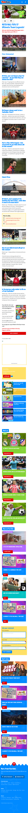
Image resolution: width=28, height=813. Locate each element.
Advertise (9, 797)
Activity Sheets (4, 784)
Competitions (18, 783)
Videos (12, 783)
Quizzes (10, 784)
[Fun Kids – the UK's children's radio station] (7, 2)
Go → (5, 575)
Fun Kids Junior (4, 792)
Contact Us (3, 797)
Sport (5, 783)
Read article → (8, 453)
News (2, 783)
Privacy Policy (18, 797)
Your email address (6, 645)
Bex (20, 790)
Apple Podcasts (8, 777)
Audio (8, 783)
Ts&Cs (13, 797)
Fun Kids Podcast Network (7, 799)
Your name (4, 640)
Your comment (5, 630)
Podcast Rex (16, 799)
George (14, 790)
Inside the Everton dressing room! (13, 218)
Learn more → (8, 551)
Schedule (3, 790)
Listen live (6, 376)
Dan (18, 790)
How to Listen (9, 790)
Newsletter (20, 777)
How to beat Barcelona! (11, 224)
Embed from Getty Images (6, 34)
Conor (23, 790)
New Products (16, 784)
